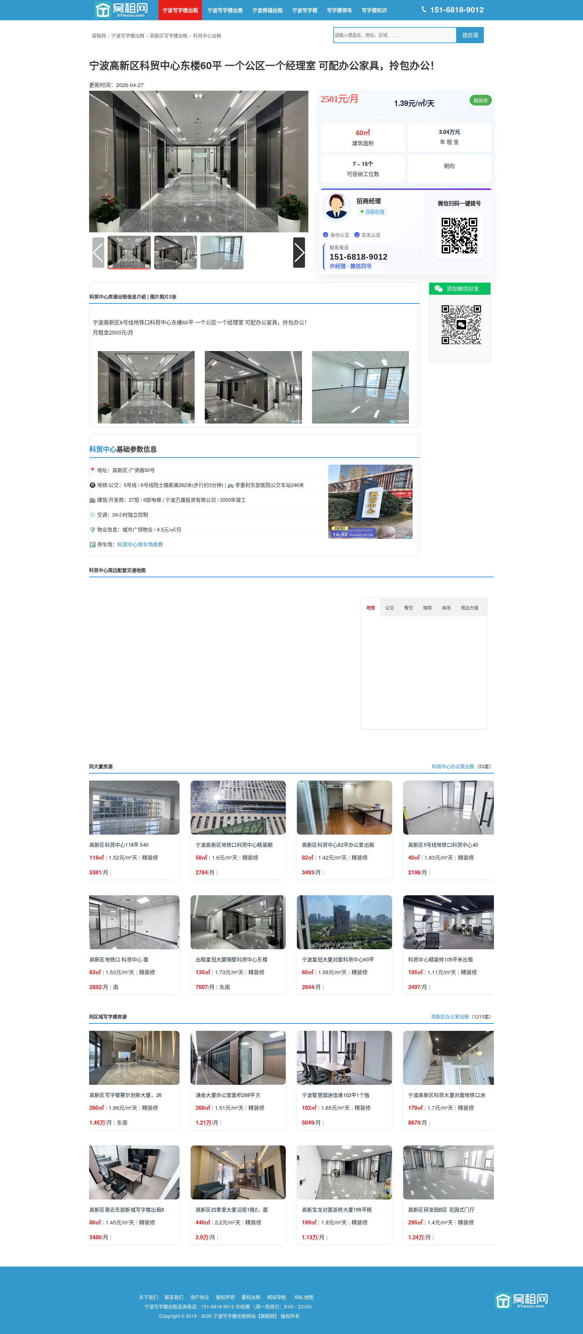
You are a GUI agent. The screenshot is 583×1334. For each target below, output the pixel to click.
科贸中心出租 (207, 35)
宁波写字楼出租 (180, 10)
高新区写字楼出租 (169, 35)
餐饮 (408, 607)
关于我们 (148, 1297)
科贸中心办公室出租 (453, 766)
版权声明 (225, 1297)
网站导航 (276, 1297)
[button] (299, 252)
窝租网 (99, 35)
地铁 (370, 607)
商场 (446, 607)
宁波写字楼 (304, 10)
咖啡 (427, 607)
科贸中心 (102, 449)
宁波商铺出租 (267, 10)
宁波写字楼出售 (225, 10)
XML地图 (303, 1297)
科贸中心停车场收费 (140, 544)
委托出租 (251, 1297)
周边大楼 (469, 607)
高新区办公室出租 (450, 1016)
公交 (389, 607)
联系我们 (174, 1297)
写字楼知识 (374, 10)
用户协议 (199, 1297)
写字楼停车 (339, 10)
